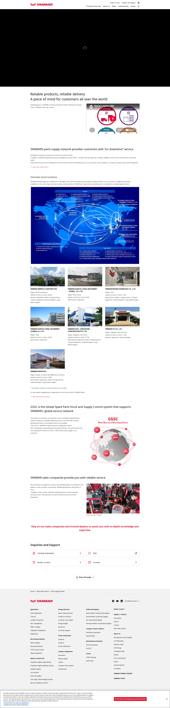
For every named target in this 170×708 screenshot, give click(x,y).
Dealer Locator (115, 3)
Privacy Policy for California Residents (16, 703)
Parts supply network (58, 591)
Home (32, 591)
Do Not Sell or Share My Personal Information (130, 699)
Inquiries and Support (129, 3)
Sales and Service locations (41, 397)
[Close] (167, 699)
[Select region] (139, 3)
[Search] (139, 7)
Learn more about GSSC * (40, 167)
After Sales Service (43, 591)
